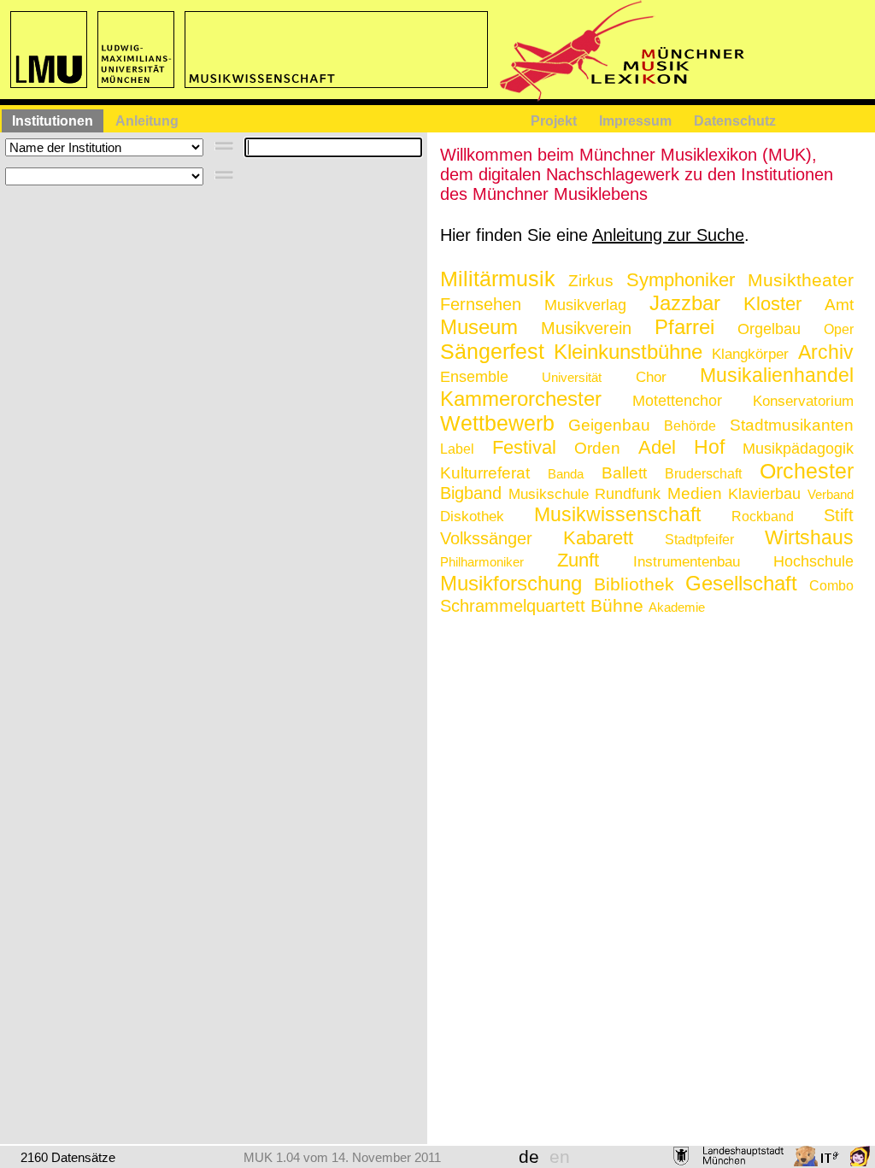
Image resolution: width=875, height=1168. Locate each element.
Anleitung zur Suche (668, 235)
